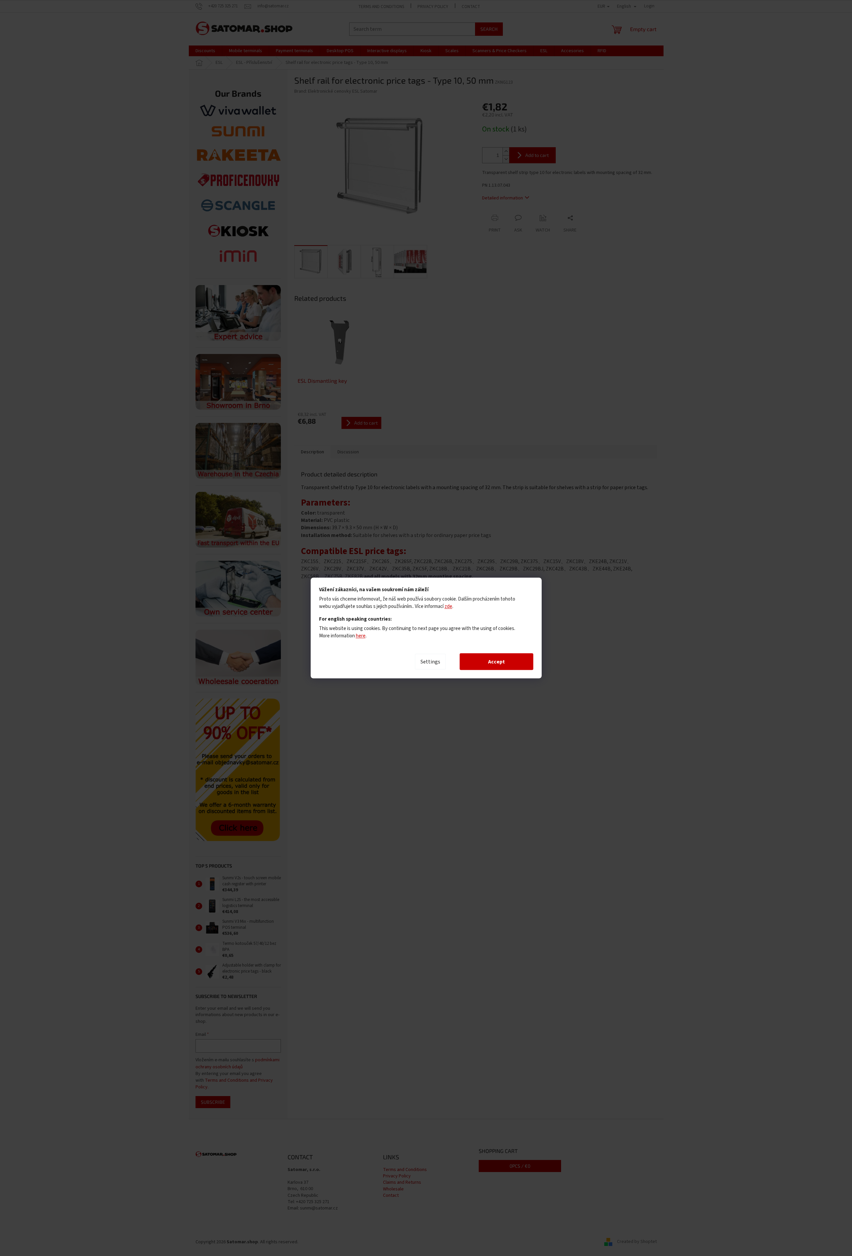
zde (448, 606)
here (361, 635)
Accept (496, 661)
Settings (430, 661)
